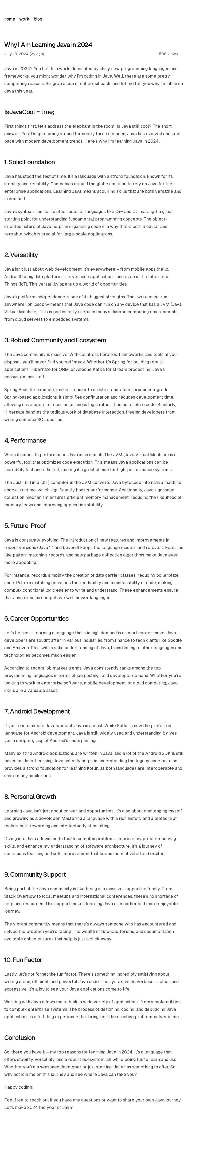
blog (38, 19)
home (9, 19)
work (24, 19)
